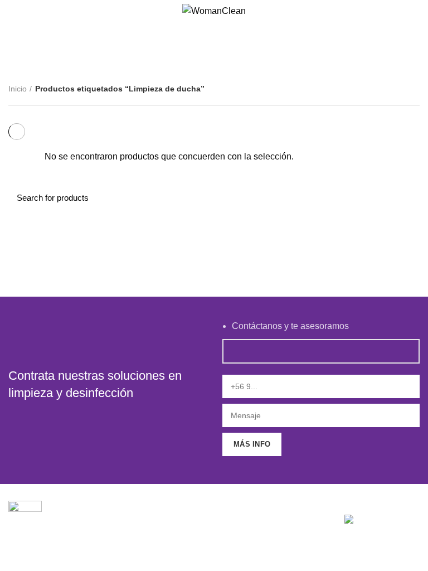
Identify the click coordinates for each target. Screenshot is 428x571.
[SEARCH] (405, 197)
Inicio (17, 88)
